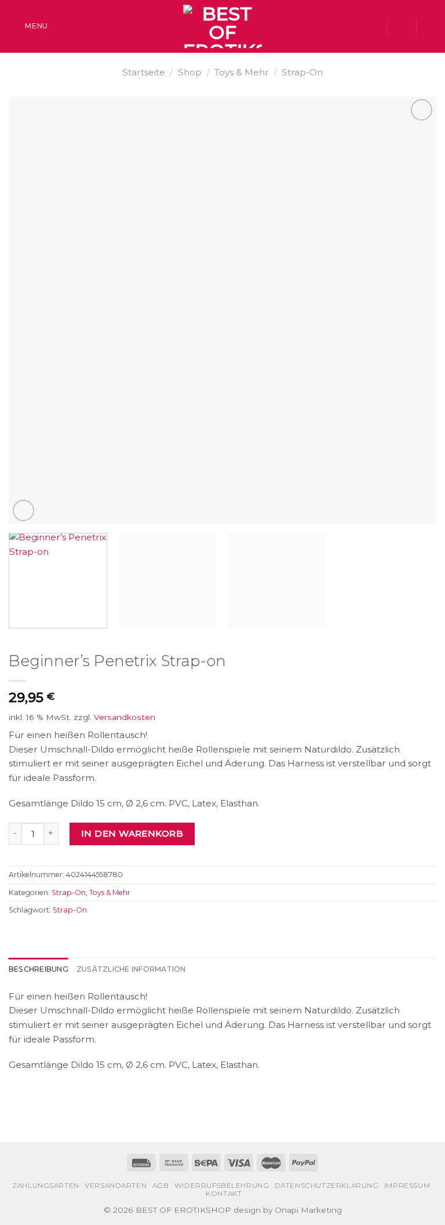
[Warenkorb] (430, 26)
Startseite (143, 72)
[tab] (38, 969)
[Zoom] (23, 510)
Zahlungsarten (45, 1186)
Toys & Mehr (241, 72)
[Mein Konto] (401, 26)
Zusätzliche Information (131, 969)
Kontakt (224, 1194)
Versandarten (116, 1186)
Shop (190, 72)
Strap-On (302, 72)
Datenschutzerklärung (327, 1186)
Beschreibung (38, 969)
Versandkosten (124, 717)
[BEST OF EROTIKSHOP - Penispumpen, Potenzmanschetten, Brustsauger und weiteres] (222, 26)
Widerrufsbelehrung (221, 1186)
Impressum (407, 1186)
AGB (160, 1186)
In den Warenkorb (132, 833)
